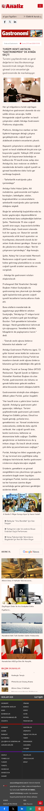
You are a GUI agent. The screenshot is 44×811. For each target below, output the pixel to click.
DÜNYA (3, 731)
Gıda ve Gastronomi (11, 43)
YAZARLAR (27, 755)
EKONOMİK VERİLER (8, 707)
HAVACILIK (5, 769)
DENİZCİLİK (5, 773)
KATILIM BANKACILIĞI (9, 717)
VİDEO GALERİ (28, 758)
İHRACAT (4, 734)
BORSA (26, 707)
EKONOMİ (4, 703)
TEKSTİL (4, 765)
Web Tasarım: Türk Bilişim (28, 805)
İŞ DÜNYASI (5, 738)
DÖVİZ (25, 710)
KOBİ (3, 710)
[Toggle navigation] (40, 6)
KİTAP (25, 762)
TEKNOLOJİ (5, 758)
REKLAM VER (7, 697)
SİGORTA (4, 721)
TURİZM (4, 762)
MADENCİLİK (28, 721)
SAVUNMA (27, 745)
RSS (24, 800)
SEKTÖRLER (27, 727)
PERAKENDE (27, 741)
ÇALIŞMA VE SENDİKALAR (10, 741)
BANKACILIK (5, 714)
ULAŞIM (26, 748)
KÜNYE (5, 800)
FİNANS (26, 703)
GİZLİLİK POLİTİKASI (10, 804)
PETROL (26, 717)
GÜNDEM (4, 727)
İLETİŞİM (38, 697)
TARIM (25, 738)
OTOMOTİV (27, 731)
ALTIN (25, 714)
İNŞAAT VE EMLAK (30, 734)
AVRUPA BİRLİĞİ (7, 745)
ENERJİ (4, 755)
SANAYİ (4, 776)
